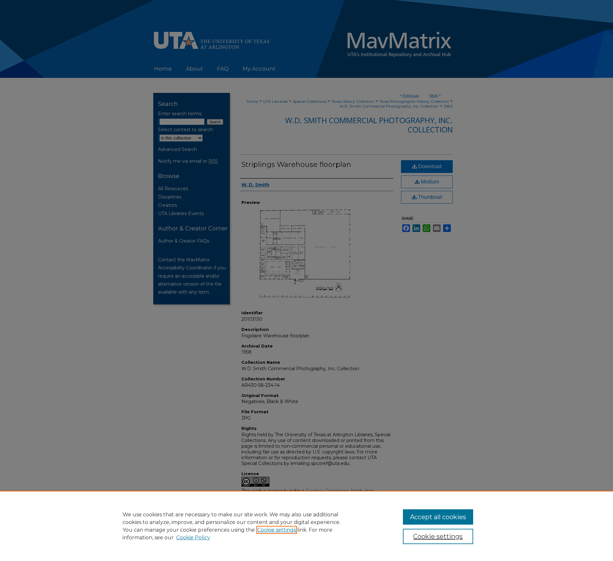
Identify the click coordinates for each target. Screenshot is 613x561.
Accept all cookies (438, 517)
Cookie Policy (193, 538)
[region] (306, 526)
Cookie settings (276, 530)
